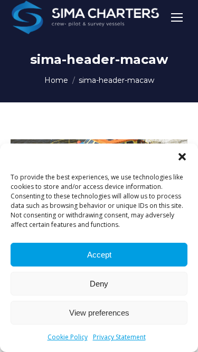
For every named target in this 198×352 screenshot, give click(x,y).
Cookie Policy (68, 336)
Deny (99, 283)
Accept (99, 254)
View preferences (99, 312)
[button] (182, 156)
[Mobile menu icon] (176, 17)
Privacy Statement (119, 336)
